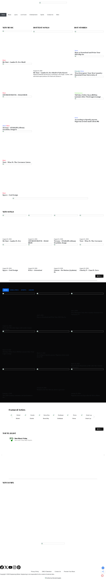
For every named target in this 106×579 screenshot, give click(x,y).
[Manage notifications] (102, 575)
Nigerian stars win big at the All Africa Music (85, 395)
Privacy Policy (35, 571)
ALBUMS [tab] (31, 290)
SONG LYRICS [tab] (14, 290)
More (57, 14)
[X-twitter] (6, 567)
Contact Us (50, 14)
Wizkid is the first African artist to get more (51, 389)
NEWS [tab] (6, 290)
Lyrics (16, 14)
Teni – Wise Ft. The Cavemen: (91, 241)
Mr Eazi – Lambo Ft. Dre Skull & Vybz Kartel (50, 73)
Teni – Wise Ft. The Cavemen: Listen (16, 162)
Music (9, 14)
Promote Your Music (69, 571)
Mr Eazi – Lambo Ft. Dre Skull (14, 62)
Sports (42, 14)
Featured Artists (17, 409)
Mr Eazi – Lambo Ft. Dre (12, 241)
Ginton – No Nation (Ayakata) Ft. (65, 271)
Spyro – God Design (10, 195)
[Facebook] (2, 567)
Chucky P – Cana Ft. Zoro (89, 270)
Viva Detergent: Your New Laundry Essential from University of (88, 74)
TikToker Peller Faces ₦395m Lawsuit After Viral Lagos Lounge (88, 96)
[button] (12, 417)
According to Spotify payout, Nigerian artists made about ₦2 (87, 120)
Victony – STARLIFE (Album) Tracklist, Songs (65, 242)
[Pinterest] (19, 567)
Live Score (24, 14)
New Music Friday (21, 438)
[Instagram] (14, 567)
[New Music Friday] (11, 439)
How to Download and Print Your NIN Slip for (87, 53)
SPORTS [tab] (23, 290)
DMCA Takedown (47, 571)
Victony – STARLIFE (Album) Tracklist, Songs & (13, 128)
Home (3, 14)
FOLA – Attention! (35, 270)
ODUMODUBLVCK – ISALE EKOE (15, 95)
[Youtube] (10, 567)
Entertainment (33, 14)
